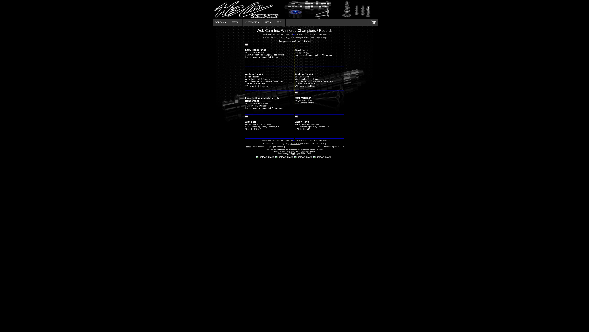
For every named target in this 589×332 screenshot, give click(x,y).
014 (311, 34)
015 (315, 34)
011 (298, 34)
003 (265, 34)
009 (290, 34)
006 (278, 34)
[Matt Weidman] (296, 93)
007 (282, 34)
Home (248, 147)
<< (260, 34)
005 (274, 34)
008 (286, 34)
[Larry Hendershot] (246, 45)
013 (307, 34)
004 (269, 34)
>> (329, 34)
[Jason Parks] (296, 117)
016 (319, 34)
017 (323, 34)
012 (302, 34)
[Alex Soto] (246, 117)
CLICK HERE (295, 38)
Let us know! (304, 41)
